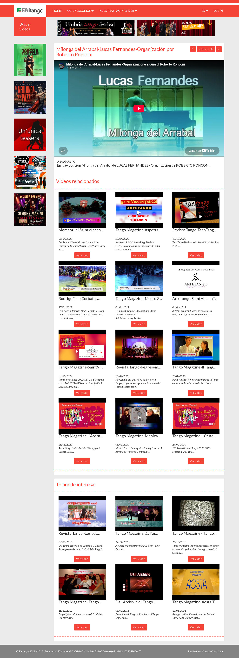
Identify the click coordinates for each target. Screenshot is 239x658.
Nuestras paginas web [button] (117, 10)
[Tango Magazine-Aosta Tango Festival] (195, 582)
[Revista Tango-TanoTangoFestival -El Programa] (195, 210)
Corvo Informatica (212, 651)
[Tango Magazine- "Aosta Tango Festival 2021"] (82, 416)
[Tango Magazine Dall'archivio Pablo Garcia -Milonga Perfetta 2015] (139, 513)
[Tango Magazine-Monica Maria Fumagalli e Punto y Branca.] (139, 416)
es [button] (203, 10)
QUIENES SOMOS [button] (79, 10)
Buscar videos (25, 26)
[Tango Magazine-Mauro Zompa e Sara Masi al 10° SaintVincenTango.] (139, 278)
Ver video (82, 255)
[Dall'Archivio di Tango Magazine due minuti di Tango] (139, 582)
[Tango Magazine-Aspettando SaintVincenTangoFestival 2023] (139, 210)
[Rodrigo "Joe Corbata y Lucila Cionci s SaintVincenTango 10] (82, 278)
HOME (58, 10)
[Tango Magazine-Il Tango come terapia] (195, 347)
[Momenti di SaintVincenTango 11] (82, 210)
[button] (82, 210)
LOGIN (218, 10)
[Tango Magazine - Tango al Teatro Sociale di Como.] (195, 513)
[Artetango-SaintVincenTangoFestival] (195, 278)
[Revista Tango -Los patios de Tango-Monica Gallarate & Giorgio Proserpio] (82, 513)
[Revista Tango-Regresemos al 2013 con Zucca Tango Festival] (139, 347)
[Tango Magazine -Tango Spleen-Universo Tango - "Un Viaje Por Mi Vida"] (82, 582)
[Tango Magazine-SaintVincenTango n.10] (82, 347)
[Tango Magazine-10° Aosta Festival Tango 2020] (195, 416)
